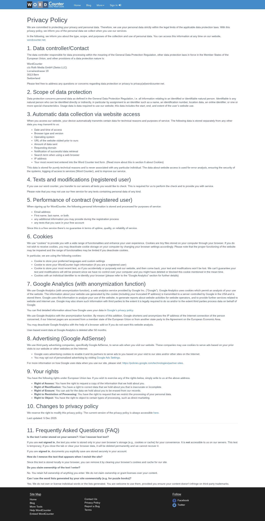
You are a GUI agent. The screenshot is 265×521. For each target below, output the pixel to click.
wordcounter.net (36, 39)
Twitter (181, 504)
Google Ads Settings (108, 357)
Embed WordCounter (42, 513)
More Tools (36, 506)
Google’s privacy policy (120, 310)
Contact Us (91, 499)
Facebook (183, 500)
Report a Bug (92, 506)
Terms (88, 509)
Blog (88, 5)
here (156, 412)
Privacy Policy (92, 502)
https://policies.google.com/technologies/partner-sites (152, 363)
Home (77, 5)
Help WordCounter (40, 510)
